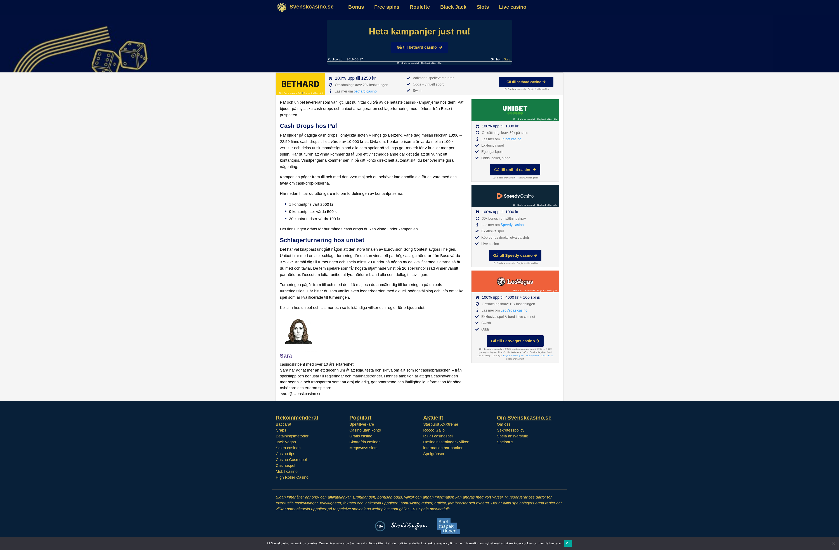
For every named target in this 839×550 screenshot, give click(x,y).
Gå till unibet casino (513, 170)
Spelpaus (505, 442)
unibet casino (511, 139)
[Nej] (833, 543)
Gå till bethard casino (417, 47)
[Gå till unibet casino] (515, 110)
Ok (568, 543)
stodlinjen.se (532, 355)
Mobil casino (287, 471)
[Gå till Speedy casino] (515, 196)
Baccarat (283, 424)
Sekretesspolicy (510, 430)
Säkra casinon (288, 448)
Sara (507, 59)
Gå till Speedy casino (513, 255)
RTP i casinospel (438, 436)
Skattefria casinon (365, 442)
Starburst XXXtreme (440, 424)
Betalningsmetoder (292, 436)
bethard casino (365, 91)
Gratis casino (360, 436)
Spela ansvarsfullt (512, 436)
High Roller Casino (292, 477)
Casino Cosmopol (291, 459)
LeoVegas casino (514, 310)
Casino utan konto (365, 430)
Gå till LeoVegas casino (513, 341)
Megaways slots (363, 448)
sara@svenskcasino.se (301, 394)
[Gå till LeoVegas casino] (515, 281)
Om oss (503, 424)
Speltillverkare (361, 424)
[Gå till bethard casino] (300, 84)
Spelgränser (433, 454)
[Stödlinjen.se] (409, 526)
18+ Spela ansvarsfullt (408, 63)
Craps (281, 430)
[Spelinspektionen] (448, 526)
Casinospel (285, 465)
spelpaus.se (547, 355)
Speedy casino (512, 225)
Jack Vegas (286, 442)
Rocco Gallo (434, 430)
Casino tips (285, 454)
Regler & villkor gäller (431, 63)
